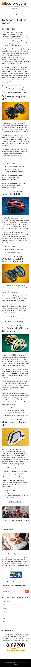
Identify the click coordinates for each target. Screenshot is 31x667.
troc (4, 618)
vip (4, 621)
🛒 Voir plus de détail (15, 192)
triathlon (5, 615)
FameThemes (15, 664)
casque (5, 608)
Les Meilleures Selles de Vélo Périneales (17, 15)
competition (6, 601)
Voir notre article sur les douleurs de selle (15, 520)
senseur (5, 611)
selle (4, 604)
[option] (16, 15)
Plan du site (6, 625)
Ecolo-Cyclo (15, 3)
